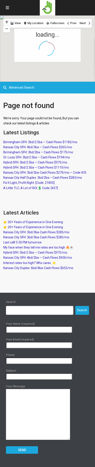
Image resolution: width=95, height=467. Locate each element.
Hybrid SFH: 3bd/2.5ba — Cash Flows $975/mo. (35, 162)
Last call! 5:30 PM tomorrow (22, 242)
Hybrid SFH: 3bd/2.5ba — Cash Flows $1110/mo (36, 167)
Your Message (15, 386)
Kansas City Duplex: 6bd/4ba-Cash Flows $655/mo (38, 268)
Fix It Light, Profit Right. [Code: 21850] (29, 182)
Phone (10, 355)
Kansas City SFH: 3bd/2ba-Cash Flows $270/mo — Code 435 (44, 172)
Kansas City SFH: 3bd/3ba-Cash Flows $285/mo (36, 232)
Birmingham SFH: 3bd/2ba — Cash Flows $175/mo (38, 152)
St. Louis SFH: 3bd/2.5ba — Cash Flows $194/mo (36, 157)
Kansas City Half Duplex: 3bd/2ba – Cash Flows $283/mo (42, 177)
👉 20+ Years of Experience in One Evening (33, 222)
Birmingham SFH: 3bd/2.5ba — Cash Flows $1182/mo (40, 142)
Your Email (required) (20, 339)
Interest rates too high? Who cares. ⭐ (29, 263)
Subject (11, 370)
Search (10, 302)
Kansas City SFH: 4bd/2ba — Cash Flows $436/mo (37, 257)
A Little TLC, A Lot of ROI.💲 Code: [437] (30, 188)
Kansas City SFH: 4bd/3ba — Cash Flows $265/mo (37, 147)
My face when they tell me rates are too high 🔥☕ (38, 247)
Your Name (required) (20, 323)
